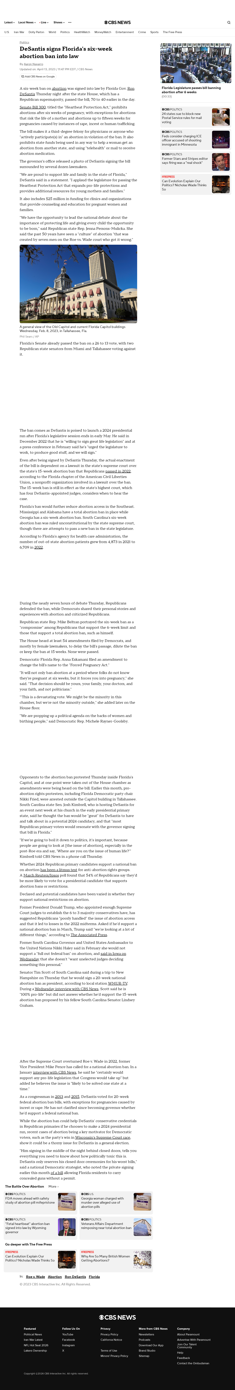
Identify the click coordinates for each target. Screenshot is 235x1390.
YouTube (67, 1334)
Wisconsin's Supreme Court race (102, 1137)
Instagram (68, 1345)
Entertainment (125, 32)
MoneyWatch (103, 32)
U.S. (7, 32)
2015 (75, 1096)
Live (44, 22)
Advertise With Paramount (194, 1339)
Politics (65, 32)
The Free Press (172, 32)
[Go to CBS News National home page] (117, 22)
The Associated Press (89, 935)
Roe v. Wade (35, 1277)
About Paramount (188, 1334)
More (52, 1186)
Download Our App (151, 1345)
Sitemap (144, 1356)
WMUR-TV (117, 983)
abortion (59, 88)
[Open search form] (229, 22)
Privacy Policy (109, 1334)
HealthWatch (82, 32)
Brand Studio (147, 1350)
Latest (8, 22)
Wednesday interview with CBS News (66, 989)
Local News (26, 22)
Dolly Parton (36, 32)
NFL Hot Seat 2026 (36, 1345)
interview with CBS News (54, 1072)
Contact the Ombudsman (193, 1363)
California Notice (111, 1339)
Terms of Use (109, 1350)
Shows (58, 22)
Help (180, 1352)
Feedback (183, 1358)
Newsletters (146, 1334)
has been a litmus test (58, 870)
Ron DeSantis (75, 1277)
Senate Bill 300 (33, 107)
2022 (38, 547)
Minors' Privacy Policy (114, 1356)
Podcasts (144, 1339)
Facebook (68, 1339)
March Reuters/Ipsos (41, 875)
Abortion (55, 1277)
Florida (94, 1277)
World (52, 32)
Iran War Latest (33, 1339)
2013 (59, 1096)
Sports (154, 32)
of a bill (57, 1172)
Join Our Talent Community (187, 1346)
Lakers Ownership (35, 1350)
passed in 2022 (118, 471)
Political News (33, 1334)
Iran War (19, 32)
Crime (142, 32)
